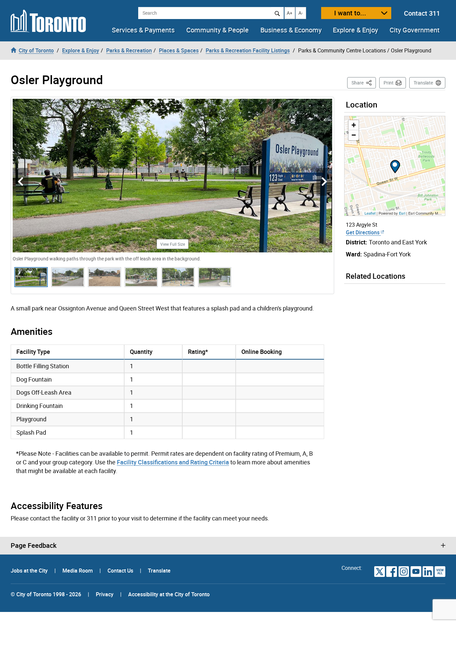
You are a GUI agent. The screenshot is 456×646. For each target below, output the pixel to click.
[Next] (324, 182)
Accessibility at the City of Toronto (169, 594)
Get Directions (363, 232)
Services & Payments (143, 30)
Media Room (78, 570)
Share (364, 82)
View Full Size (172, 244)
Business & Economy (290, 30)
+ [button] (354, 125)
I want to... (350, 12)
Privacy (104, 594)
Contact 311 (422, 13)
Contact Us (121, 570)
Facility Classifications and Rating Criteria (173, 462)
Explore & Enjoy (355, 30)
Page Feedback (33, 546)
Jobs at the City (30, 570)
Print (389, 82)
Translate (423, 82)
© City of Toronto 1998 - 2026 (46, 594)
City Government (415, 30)
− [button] (354, 135)
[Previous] (20, 182)
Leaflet (370, 213)
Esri (402, 213)
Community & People (217, 30)
